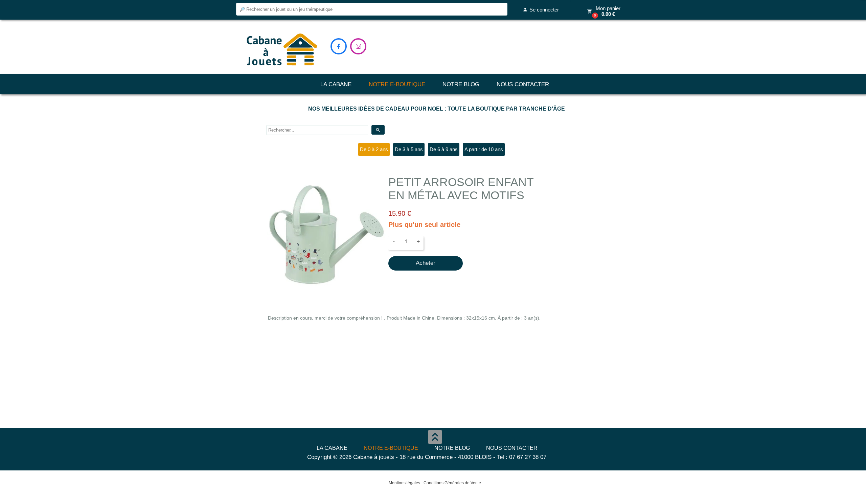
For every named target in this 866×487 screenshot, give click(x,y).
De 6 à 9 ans (444, 149)
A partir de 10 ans (483, 149)
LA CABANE (335, 84)
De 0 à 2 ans (374, 149)
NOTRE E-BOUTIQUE (397, 84)
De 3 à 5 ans (409, 149)
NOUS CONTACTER (523, 84)
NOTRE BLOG (460, 84)
